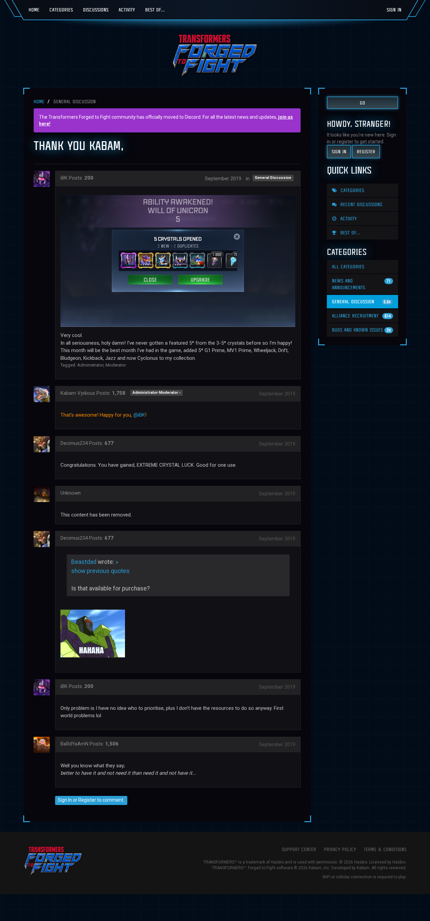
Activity (127, 9)
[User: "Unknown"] (44, 494)
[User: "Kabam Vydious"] (44, 394)
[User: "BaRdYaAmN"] (44, 745)
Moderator (115, 365)
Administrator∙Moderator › (156, 392)
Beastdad (83, 562)
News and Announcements (361, 284)
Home (34, 9)
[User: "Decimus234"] (44, 444)
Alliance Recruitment (361, 315)
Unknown (70, 493)
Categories (61, 9)
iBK (64, 178)
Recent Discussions (360, 204)
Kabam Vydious (77, 393)
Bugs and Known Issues (361, 329)
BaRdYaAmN (74, 744)
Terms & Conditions (385, 849)
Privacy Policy (340, 849)
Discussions (96, 9)
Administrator (90, 365)
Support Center (299, 849)
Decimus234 (74, 443)
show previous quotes (100, 571)
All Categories (348, 266)
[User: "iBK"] (44, 179)
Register (87, 800)
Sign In (394, 9)
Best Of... (155, 9)
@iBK (139, 415)
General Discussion (273, 178)
